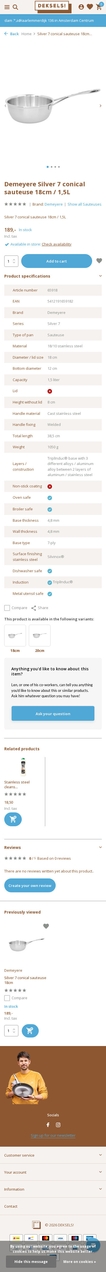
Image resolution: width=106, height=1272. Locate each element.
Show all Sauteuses (84, 204)
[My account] (81, 7)
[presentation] (5, 105)
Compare (19, 607)
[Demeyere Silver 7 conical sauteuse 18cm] (26, 945)
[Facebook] (48, 1125)
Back (14, 33)
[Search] (14, 7)
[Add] (13, 819)
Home (26, 33)
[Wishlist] (90, 7)
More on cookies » (79, 1261)
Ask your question (53, 713)
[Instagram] (58, 1125)
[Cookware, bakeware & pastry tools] (53, 7)
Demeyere (54, 204)
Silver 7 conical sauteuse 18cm (25, 980)
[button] (48, 167)
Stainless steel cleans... (17, 784)
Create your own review (29, 885)
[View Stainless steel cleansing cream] (23, 768)
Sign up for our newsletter (53, 1135)
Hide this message (31, 1261)
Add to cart (56, 261)
